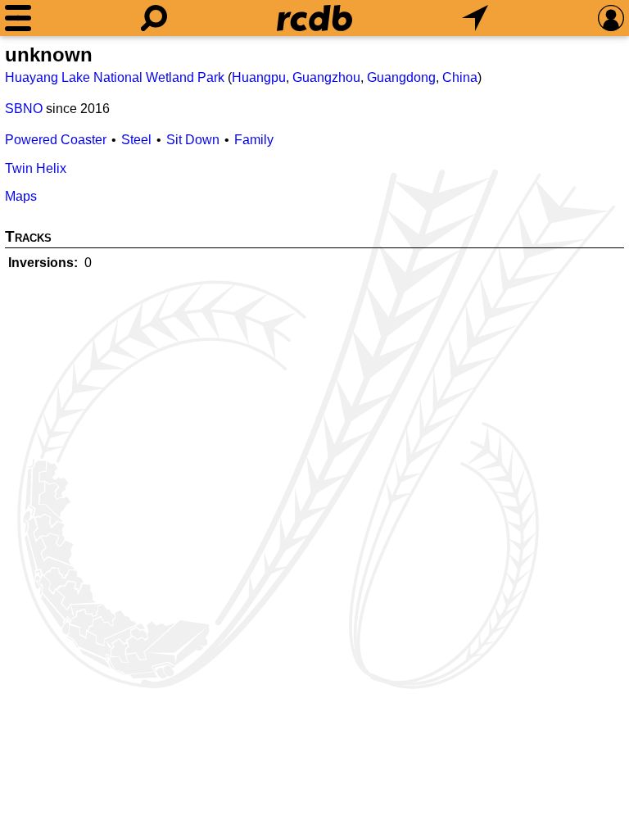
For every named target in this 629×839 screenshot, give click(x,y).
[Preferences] (611, 18)
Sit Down (192, 140)
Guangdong (401, 77)
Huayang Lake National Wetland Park (114, 77)
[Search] (154, 18)
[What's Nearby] (475, 18)
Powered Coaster (55, 140)
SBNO (24, 109)
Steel (136, 140)
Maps (21, 196)
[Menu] (18, 18)
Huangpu (259, 77)
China (459, 77)
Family (254, 140)
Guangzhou (326, 77)
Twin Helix (35, 168)
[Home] (314, 18)
